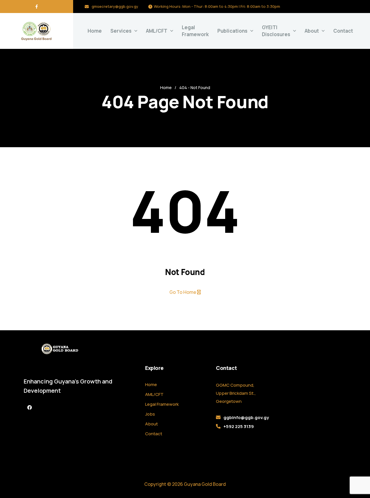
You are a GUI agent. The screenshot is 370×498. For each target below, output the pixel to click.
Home (95, 30)
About (312, 30)
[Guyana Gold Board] (36, 31)
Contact (343, 30)
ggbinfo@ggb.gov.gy (246, 417)
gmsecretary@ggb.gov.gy (115, 6)
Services (121, 30)
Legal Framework (195, 31)
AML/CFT (154, 394)
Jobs (150, 414)
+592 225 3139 (238, 426)
